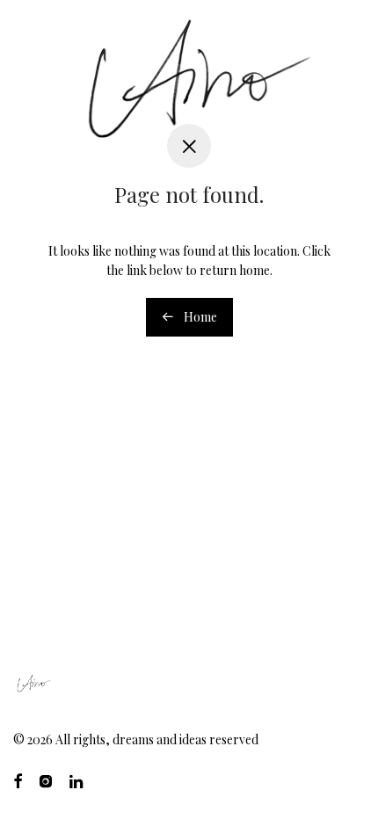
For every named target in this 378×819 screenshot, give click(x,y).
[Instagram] (46, 780)
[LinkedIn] (77, 780)
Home (199, 316)
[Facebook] (17, 780)
